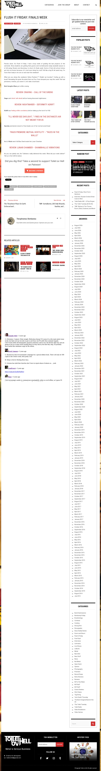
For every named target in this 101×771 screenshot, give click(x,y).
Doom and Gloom (79, 633)
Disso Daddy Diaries (80, 631)
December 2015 (79, 552)
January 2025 (78, 274)
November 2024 (79, 279)
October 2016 (78, 527)
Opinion (23, 250)
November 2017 (79, 494)
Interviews (56, 262)
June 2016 (77, 537)
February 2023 (78, 333)
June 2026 (77, 230)
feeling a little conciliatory (19, 110)
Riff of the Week (79, 682)
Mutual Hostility (50, 186)
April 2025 (77, 266)
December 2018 (79, 460)
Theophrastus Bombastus (30, 23)
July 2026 (77, 228)
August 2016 (78, 532)
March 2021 (78, 391)
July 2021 (77, 381)
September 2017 (79, 499)
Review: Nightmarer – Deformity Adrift (34, 104)
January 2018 (78, 488)
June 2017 (77, 506)
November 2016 (79, 524)
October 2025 (78, 251)
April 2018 (77, 481)
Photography (78, 669)
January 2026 (78, 243)
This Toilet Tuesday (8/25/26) (83, 204)
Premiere (81, 162)
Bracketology (78, 618)
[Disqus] (34, 306)
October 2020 (78, 404)
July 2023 (77, 320)
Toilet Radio (78, 707)
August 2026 (78, 225)
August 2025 (78, 256)
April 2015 (77, 573)
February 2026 (78, 240)
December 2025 (79, 246)
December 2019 (79, 430)
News (76, 659)
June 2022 (77, 353)
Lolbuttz (77, 648)
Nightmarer (9, 189)
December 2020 (79, 399)
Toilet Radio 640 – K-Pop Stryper (84, 201)
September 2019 (79, 437)
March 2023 (78, 330)
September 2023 (79, 315)
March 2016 (78, 545)
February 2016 (78, 547)
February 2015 (78, 578)
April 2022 (77, 358)
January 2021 (78, 396)
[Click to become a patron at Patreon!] (34, 171)
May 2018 (77, 478)
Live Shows (77, 646)
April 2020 (77, 419)
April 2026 (77, 235)
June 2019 (77, 445)
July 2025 (77, 258)
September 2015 (79, 560)
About (76, 5)
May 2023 (77, 325)
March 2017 (78, 514)
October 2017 (78, 496)
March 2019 (78, 453)
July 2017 (77, 504)
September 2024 (79, 284)
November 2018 (79, 463)
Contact (86, 5)
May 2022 (77, 356)
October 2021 (78, 373)
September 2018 (79, 468)
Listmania (77, 643)
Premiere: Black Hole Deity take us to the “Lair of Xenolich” (83, 169)
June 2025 (77, 261)
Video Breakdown (79, 709)
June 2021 (77, 384)
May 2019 (77, 448)
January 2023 (78, 335)
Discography (78, 628)
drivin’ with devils (17, 98)
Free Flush (77, 638)
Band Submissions (80, 613)
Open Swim (17, 23)
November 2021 (79, 371)
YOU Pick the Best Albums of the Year (76, 75)
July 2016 (77, 534)
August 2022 (78, 348)
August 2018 (78, 471)
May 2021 (77, 386)
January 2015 (78, 580)
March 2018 (78, 483)
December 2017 (79, 491)
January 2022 (78, 366)
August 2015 (78, 563)
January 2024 (78, 304)
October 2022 (78, 343)
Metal (22, 247)
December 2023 (79, 307)
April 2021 (77, 389)
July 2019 (77, 442)
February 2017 (78, 517)
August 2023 (78, 317)
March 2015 (78, 575)
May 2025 (77, 264)
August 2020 (78, 409)
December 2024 (79, 276)
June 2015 (77, 568)
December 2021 (79, 368)
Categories (49, 5)
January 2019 (78, 458)
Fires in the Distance (25, 186)
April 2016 (77, 542)
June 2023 (77, 322)
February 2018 (78, 486)
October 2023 (78, 312)
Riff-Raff (77, 687)
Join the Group (64, 5)
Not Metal (29, 247)
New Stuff (55, 245)
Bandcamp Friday (79, 615)
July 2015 (77, 565)
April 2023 (77, 327)
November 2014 (79, 586)
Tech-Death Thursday (81, 697)
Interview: (58, 265)
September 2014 (79, 591)
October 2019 (78, 435)
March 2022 (78, 361)
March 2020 (78, 422)
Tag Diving (77, 694)
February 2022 (78, 363)
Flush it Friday (8, 23)
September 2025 (79, 253)
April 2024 (77, 297)
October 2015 (78, 557)
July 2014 (77, 596)
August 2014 (78, 593)
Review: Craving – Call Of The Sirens (34, 92)
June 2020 (77, 414)
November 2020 (79, 402)
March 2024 (78, 299)
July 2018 (77, 473)
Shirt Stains (78, 692)
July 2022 (77, 350)
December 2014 (79, 583)
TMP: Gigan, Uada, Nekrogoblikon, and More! (58, 252)
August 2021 (78, 379)
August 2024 (78, 287)
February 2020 (78, 425)
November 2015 (79, 555)
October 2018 (78, 465)
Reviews (29, 264)
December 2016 (79, 522)
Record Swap (78, 674)
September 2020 (79, 407)
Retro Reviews (78, 677)
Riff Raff (77, 684)
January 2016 (78, 550)
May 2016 (77, 540)
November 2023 (79, 310)
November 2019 (79, 432)
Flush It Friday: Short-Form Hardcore (75, 106)
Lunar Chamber (37, 186)
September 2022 (79, 345)
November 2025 (79, 248)
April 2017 (77, 511)
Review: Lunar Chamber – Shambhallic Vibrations (34, 147)
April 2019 (77, 450)
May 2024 (77, 294)
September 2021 (79, 376)
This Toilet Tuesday (80, 704)
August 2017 (78, 501)
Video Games (78, 712)
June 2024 (77, 292)
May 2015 (77, 570)
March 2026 (78, 238)
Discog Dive (78, 625)
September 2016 (79, 529)
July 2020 (77, 412)
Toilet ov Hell (84, 768)
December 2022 (79, 338)
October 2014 (78, 588)
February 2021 (78, 394)
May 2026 (77, 233)
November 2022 (79, 340)
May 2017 (77, 509)
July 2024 (77, 289)
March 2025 (78, 269)
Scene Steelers (79, 689)
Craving (13, 186)
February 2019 (78, 455)
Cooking (76, 623)
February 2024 (78, 302)
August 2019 (78, 440)
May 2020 (77, 417)
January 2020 (78, 427)
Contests (77, 620)
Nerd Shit (77, 654)
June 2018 (77, 476)
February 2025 (78, 271)
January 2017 (78, 519)
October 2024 (78, 281)
